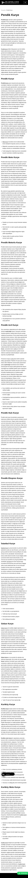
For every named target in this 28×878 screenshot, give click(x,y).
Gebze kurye (4, 628)
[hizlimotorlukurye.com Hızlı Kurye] (10, 2)
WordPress (7, 874)
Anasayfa (3, 10)
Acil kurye (9, 561)
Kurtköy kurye (23, 814)
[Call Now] (3, 774)
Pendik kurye (4, 49)
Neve (2, 874)
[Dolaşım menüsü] (25, 2)
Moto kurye (5, 141)
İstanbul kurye (4, 548)
